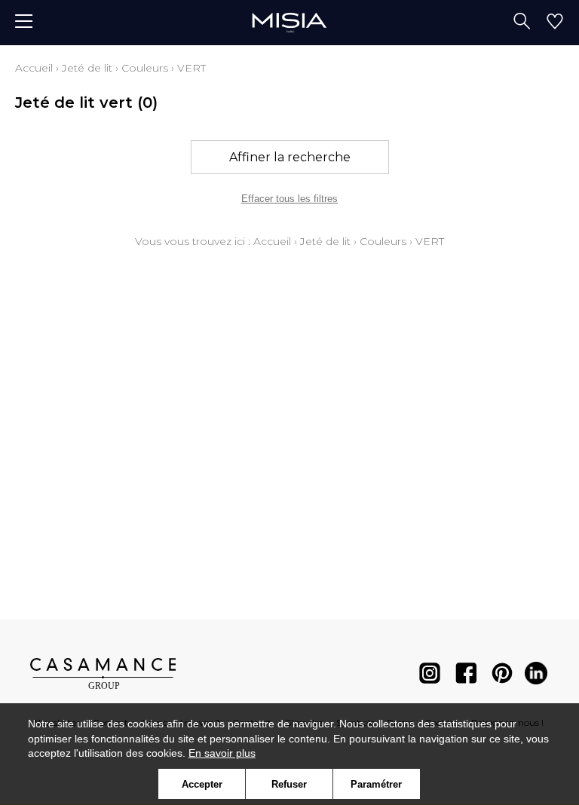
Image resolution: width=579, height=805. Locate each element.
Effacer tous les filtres (289, 198)
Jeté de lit (87, 68)
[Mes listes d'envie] (555, 23)
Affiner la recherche (290, 157)
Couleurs (144, 68)
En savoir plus (222, 753)
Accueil (34, 68)
